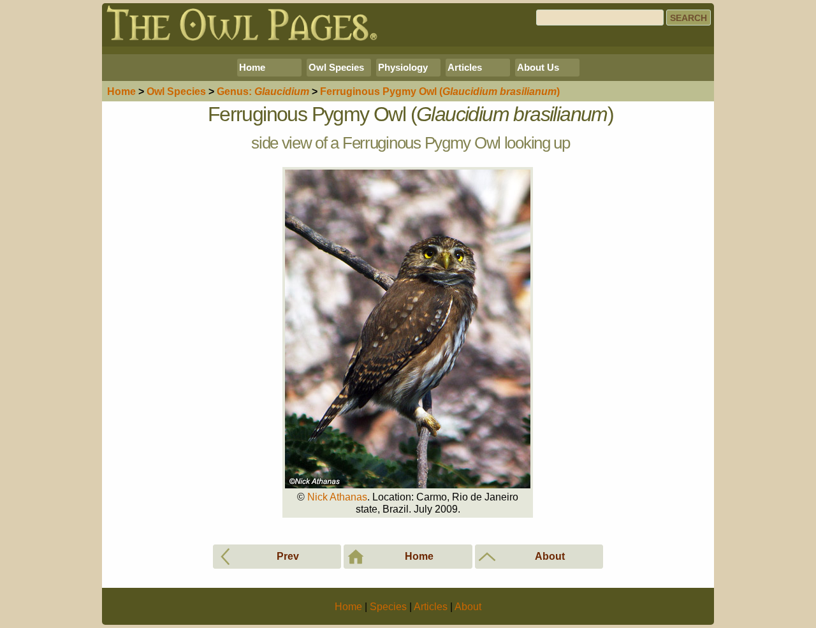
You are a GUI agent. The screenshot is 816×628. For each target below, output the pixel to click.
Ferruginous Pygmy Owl (440, 91)
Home (252, 67)
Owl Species (336, 67)
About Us (538, 67)
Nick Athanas (337, 497)
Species (176, 91)
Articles (465, 67)
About (468, 606)
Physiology (403, 67)
